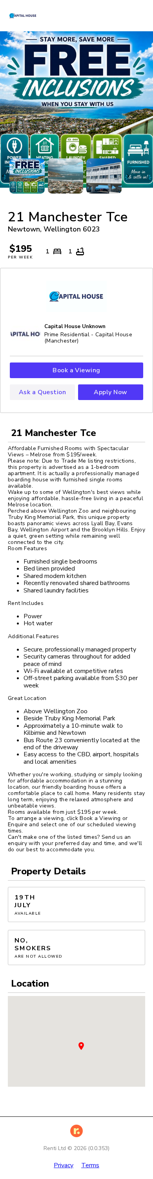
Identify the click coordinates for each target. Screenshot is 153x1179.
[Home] (27, 15)
